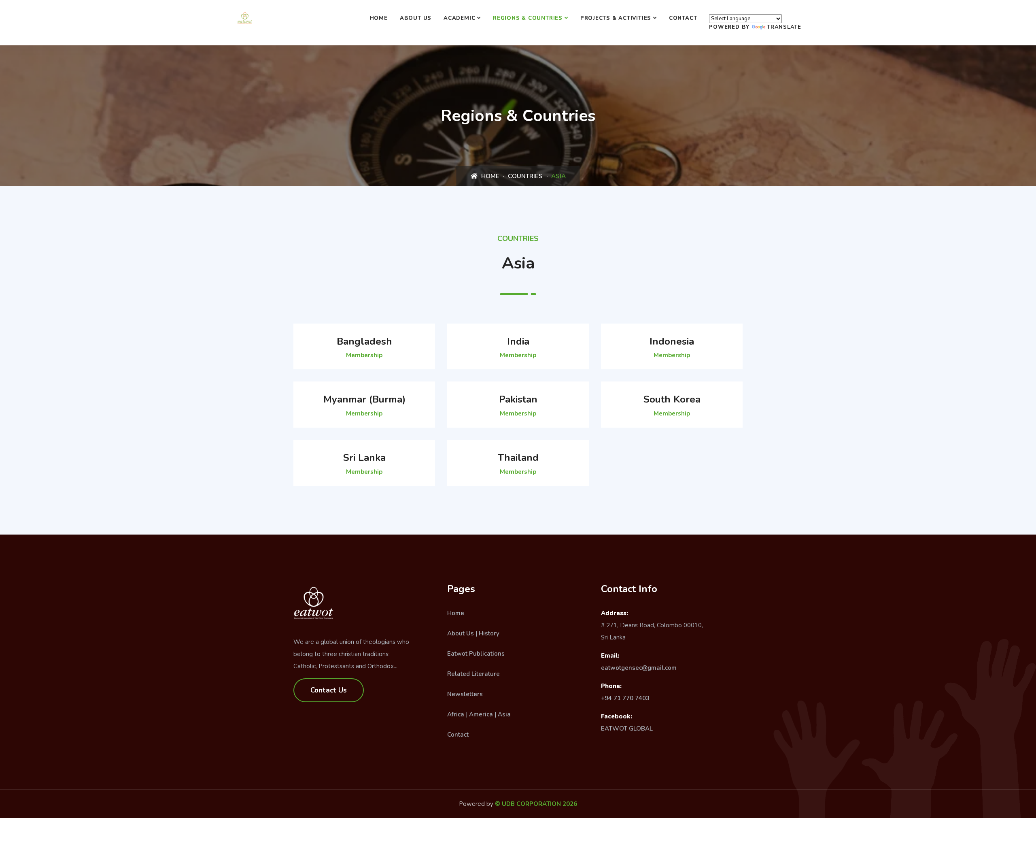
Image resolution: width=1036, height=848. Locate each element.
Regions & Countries (528, 18)
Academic (459, 18)
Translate (784, 27)
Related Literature (473, 674)
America (481, 714)
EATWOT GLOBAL (627, 728)
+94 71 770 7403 (625, 698)
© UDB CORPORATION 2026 (536, 804)
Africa (455, 714)
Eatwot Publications (476, 654)
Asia (504, 714)
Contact (683, 18)
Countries (525, 176)
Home (379, 18)
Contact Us (328, 690)
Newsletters (465, 694)
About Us (415, 18)
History (489, 633)
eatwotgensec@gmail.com (639, 668)
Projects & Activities (615, 18)
